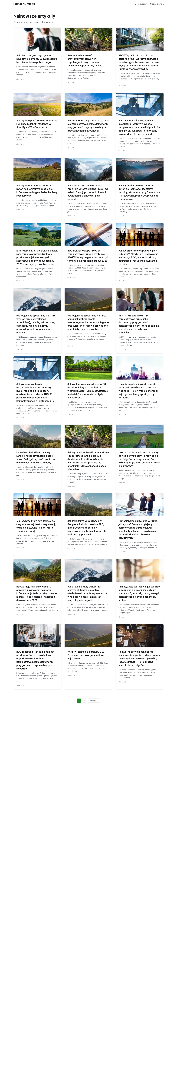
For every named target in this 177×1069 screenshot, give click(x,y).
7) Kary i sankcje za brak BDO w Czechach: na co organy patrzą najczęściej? (85, 655)
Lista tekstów (141, 4)
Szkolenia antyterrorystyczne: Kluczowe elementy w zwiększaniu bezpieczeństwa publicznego (36, 59)
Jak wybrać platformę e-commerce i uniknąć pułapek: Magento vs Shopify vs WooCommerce (36, 124)
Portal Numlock (24, 4)
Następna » (94, 701)
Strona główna (157, 4)
